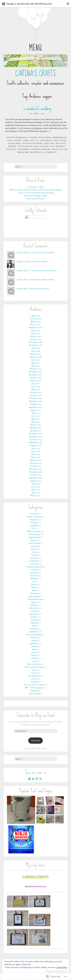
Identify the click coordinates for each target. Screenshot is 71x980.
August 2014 (35, 445)
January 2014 (35, 466)
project (34, 640)
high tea (34, 602)
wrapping (36, 152)
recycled (61, 143)
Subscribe (35, 740)
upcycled (11, 149)
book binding (34, 543)
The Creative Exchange (34, 667)
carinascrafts (22, 252)
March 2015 (35, 425)
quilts (34, 649)
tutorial (34, 673)
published (34, 643)
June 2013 (35, 486)
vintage (35, 149)
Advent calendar (34, 516)
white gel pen (59, 149)
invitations (34, 605)
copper (17, 140)
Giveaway (34, 593)
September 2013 (35, 478)
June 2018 (35, 351)
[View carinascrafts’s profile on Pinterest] (40, 779)
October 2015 (35, 404)
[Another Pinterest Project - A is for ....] (21, 810)
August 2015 (35, 410)
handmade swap (34, 599)
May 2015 (35, 419)
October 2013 (35, 475)
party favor (60, 140)
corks (26, 140)
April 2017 (35, 366)
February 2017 (35, 369)
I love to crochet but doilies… (43, 252)
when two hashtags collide (35, 195)
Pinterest (34, 637)
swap (34, 661)
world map (23, 152)
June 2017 (35, 360)
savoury (34, 652)
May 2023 (36, 315)
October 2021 (35, 318)
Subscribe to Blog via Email (36, 715)
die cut (35, 140)
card (9, 140)
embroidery (34, 572)
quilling (49, 143)
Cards (33, 555)
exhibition (34, 578)
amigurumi (34, 519)
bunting (34, 546)
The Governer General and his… (44, 270)
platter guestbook (32, 143)
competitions (34, 561)
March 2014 (36, 460)
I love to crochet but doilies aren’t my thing (36, 192)
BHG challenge (33, 531)
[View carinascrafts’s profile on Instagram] (37, 779)
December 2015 (35, 398)
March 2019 (36, 336)
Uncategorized (34, 676)
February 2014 (35, 463)
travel (34, 670)
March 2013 (35, 495)
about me (34, 513)
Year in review (34, 693)
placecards (14, 143)
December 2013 (35, 469)
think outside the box (36, 198)
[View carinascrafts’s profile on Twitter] (33, 779)
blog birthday (34, 537)
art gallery (34, 525)
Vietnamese (24, 149)
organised (34, 623)
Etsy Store (34, 575)
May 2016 (36, 389)
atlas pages (44, 137)
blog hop (34, 540)
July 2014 (35, 448)
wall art (34, 679)
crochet (34, 569)
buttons (34, 549)
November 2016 (35, 374)
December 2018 (35, 342)
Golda (19, 261)
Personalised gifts (34, 634)
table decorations (34, 664)
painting (34, 628)
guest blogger (34, 596)
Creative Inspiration (34, 566)
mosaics (34, 617)
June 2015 (35, 416)
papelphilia (33, 631)
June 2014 (35, 451)
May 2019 (36, 330)
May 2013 (35, 489)
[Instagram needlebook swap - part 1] (50, 810)
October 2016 (35, 377)
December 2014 (35, 433)
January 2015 (35, 430)
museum (34, 620)
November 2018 (35, 345)
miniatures (33, 614)
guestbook (46, 140)
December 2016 (35, 371)
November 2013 (35, 472)
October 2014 (35, 439)
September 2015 (35, 407)
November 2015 (35, 401)
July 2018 (35, 348)
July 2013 (35, 483)
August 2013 (35, 481)
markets (34, 611)
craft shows (34, 564)
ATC (34, 528)
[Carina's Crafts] (36, 60)
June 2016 (35, 386)
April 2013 (35, 492)
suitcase (44, 146)
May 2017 (35, 363)
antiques (34, 522)
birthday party (34, 534)
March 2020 (35, 324)
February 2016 (35, 392)
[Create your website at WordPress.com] (35, 3)
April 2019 (35, 333)
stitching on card (28, 146)
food (34, 590)
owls (34, 625)
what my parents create (34, 684)
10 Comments (50, 152)
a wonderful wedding (37, 108)
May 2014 (36, 454)
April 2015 (35, 422)
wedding (23, 137)
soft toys (34, 658)
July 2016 (35, 383)
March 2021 (36, 321)
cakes (34, 552)
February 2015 (35, 427)
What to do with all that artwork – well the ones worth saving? (36, 189)
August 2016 (35, 380)
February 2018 (35, 357)
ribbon (12, 146)
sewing (34, 655)
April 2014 (35, 457)
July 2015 (35, 413)
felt (34, 581)
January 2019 (35, 339)
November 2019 (35, 327)
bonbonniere (59, 137)
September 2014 (35, 442)
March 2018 (36, 354)
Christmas (34, 558)
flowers (34, 584)
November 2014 (35, 436)
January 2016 (35, 395)
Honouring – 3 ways (35, 187)
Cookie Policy (61, 967)
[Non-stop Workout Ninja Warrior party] (21, 839)
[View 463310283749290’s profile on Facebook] (29, 779)
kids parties (34, 608)
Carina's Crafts (35, 73)
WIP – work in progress (34, 687)
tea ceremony (57, 146)
